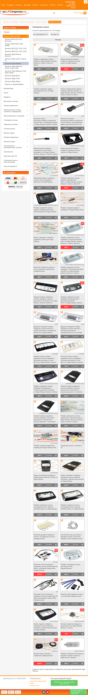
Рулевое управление (11, 137)
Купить (49, 69)
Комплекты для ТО (10, 156)
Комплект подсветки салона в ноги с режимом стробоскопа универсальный (44, 269)
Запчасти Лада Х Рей (12, 78)
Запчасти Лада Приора (13, 63)
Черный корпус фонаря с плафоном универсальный (43, 654)
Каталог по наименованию (14, 84)
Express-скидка (9, 133)
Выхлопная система (11, 101)
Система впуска (9, 128)
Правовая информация (38, 681)
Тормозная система (11, 124)
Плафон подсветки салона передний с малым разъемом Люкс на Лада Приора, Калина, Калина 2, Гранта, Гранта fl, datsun (72, 241)
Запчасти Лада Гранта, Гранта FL (15, 59)
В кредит (10, 5)
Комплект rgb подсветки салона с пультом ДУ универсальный (72, 595)
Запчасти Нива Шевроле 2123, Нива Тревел (15, 72)
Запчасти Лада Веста (12, 75)
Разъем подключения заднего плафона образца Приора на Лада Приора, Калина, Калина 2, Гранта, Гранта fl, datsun (72, 91)
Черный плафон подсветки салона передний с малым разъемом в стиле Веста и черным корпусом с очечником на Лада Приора (71, 389)
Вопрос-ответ (34, 685)
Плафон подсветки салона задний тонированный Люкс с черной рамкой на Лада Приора (45, 209)
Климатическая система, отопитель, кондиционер (12, 110)
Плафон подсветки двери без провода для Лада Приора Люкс (45, 446)
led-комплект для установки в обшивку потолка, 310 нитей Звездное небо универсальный (71, 536)
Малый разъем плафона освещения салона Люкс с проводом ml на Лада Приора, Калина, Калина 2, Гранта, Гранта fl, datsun (46, 151)
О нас (3, 5)
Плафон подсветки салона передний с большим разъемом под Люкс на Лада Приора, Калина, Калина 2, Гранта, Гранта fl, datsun (72, 270)
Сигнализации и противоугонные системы (13, 146)
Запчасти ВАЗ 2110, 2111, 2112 (16, 48)
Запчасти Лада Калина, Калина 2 (13, 55)
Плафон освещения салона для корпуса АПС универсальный (70, 566)
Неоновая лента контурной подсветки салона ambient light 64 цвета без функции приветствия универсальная (46, 597)
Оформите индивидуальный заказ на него (64, 683)
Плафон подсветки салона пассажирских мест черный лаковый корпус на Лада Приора (72, 507)
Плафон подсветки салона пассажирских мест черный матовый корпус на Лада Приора (45, 507)
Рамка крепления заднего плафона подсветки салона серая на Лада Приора (70, 61)
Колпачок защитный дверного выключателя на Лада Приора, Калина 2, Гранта (71, 626)
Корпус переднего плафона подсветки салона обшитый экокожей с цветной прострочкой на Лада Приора (72, 478)
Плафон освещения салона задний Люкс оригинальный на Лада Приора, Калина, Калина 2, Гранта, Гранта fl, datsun (72, 418)
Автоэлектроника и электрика (14, 116)
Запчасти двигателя (11, 105)
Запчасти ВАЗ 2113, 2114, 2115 (16, 51)
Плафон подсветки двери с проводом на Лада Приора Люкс (72, 209)
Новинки (7, 32)
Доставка (27, 5)
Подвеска (7, 97)
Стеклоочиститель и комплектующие (11, 161)
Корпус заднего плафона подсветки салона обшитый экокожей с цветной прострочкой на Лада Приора (45, 627)
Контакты (19, 5)
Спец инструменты (10, 166)
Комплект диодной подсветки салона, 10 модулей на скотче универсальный (44, 536)
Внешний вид (8, 88)
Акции (32, 683)
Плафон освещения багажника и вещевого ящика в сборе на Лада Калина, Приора (72, 655)
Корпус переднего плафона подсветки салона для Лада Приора (43, 239)
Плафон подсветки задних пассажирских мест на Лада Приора (43, 91)
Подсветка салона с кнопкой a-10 (71, 446)
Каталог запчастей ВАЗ (12, 36)
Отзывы (60, 5)
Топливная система (11, 120)
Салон (6, 93)
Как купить (44, 5)
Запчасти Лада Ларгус (12, 81)
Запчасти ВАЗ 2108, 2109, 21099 (14, 44)
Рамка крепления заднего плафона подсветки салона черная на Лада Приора (70, 150)
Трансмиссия (8, 152)
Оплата (52, 5)
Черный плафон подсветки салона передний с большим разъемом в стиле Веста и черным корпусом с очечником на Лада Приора (44, 419)
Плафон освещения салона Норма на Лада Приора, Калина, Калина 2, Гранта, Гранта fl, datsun (45, 62)
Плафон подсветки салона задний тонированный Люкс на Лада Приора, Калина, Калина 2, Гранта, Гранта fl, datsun (72, 181)
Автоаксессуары (9, 141)
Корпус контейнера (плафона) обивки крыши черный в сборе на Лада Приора (45, 477)
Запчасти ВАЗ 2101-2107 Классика (13, 40)
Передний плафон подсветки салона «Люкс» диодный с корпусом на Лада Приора (44, 180)
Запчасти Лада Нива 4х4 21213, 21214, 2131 (13, 67)
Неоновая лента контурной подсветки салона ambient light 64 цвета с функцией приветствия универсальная (46, 567)
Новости (35, 5)
